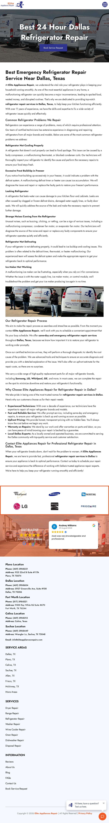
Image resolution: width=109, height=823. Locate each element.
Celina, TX (10, 665)
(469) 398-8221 (20, 568)
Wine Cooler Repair (15, 729)
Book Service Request (53, 47)
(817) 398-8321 (20, 601)
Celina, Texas (21, 621)
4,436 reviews (35, 539)
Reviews (9, 761)
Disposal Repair (13, 745)
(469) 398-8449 (20, 630)
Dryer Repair (11, 708)
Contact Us (10, 783)
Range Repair (12, 713)
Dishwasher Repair (14, 740)
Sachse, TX (10, 670)
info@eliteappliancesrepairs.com (27, 639)
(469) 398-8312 (20, 617)
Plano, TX (10, 659)
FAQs (8, 778)
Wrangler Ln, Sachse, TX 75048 (30, 634)
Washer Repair (12, 724)
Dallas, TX (10, 654)
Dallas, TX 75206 (13, 592)
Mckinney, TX (12, 686)
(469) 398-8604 (20, 585)
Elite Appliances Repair (46, 813)
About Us (9, 767)
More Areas (11, 692)
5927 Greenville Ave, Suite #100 (31, 588)
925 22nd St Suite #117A (27, 572)
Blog (7, 772)
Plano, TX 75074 (13, 575)
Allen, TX (9, 675)
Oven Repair (11, 735)
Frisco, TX (10, 681)
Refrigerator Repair (14, 718)
